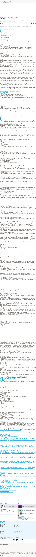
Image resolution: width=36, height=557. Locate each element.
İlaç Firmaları (13, 548)
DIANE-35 (1, 511)
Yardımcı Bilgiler (2, 549)
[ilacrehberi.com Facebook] (0, 555)
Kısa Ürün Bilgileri (13, 547)
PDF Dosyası (24, 26)
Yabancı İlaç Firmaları (14, 549)
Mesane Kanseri (24, 509)
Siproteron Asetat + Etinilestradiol (18, 531)
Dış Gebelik (23, 516)
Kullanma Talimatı (29, 26)
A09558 (15, 524)
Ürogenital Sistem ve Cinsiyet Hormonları (6, 20)
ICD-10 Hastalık (24, 549)
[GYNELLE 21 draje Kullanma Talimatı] (0, 23)
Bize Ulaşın (2, 547)
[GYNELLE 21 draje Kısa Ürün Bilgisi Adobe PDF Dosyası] (2, 23)
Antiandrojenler (15, 20)
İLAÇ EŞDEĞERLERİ (3, 509)
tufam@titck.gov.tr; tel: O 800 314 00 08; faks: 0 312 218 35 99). (12, 430)
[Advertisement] (18, 9)
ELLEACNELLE (2, 512)
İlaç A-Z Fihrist (24, 547)
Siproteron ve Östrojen (21, 20)
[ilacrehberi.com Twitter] (2, 555)
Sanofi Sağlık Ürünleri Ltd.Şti (4, 522)
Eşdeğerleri (14, 26)
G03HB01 (15, 532)
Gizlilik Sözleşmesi (3, 548)
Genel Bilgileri (19, 26)
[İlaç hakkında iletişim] (31, 23)
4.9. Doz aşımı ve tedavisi (4, 431)
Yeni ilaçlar (24, 548)
